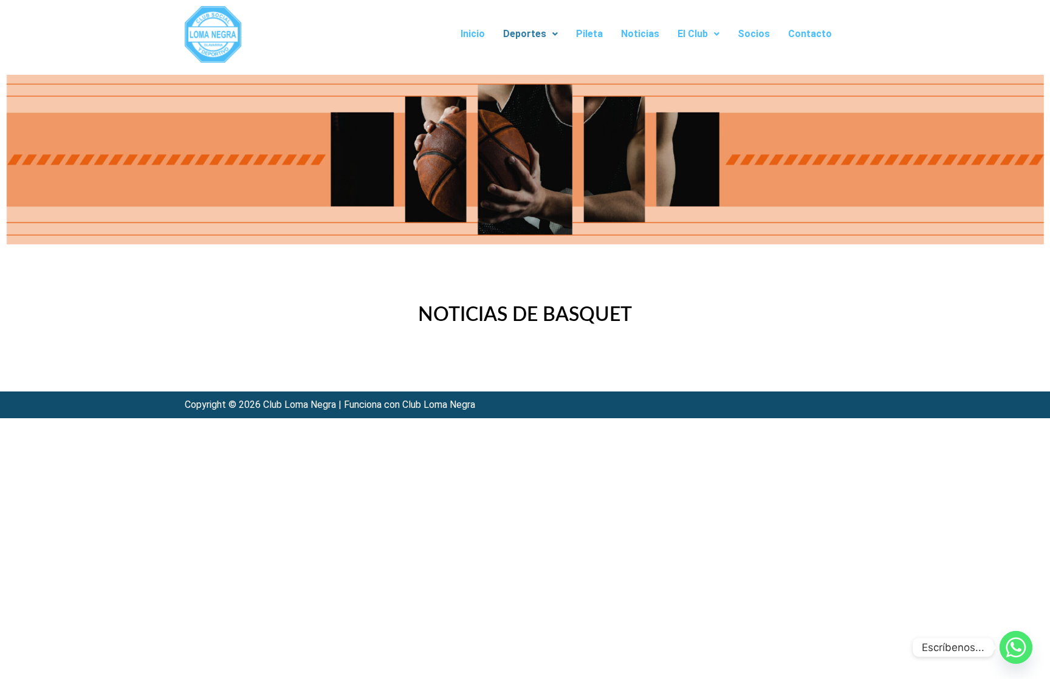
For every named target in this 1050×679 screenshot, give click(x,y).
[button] (530, 34)
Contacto (810, 34)
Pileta (589, 34)
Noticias (640, 34)
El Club (693, 34)
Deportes (524, 34)
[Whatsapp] (1016, 647)
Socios (754, 34)
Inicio (473, 34)
